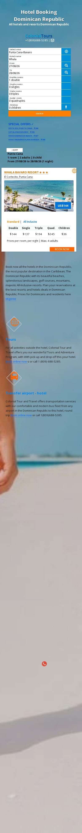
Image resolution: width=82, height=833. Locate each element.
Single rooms (15, 84)
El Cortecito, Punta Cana (18, 177)
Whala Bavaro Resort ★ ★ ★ (26, 172)
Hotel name (15, 56)
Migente (11, 299)
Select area (15, 49)
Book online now (17, 361)
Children (13, 105)
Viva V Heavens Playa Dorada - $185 (26, 139)
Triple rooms (15, 91)
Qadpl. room (15, 98)
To (10, 70)
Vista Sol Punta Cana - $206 (23, 128)
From (12, 63)
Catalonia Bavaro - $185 (21, 132)
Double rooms (16, 77)
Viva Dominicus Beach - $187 (23, 135)
